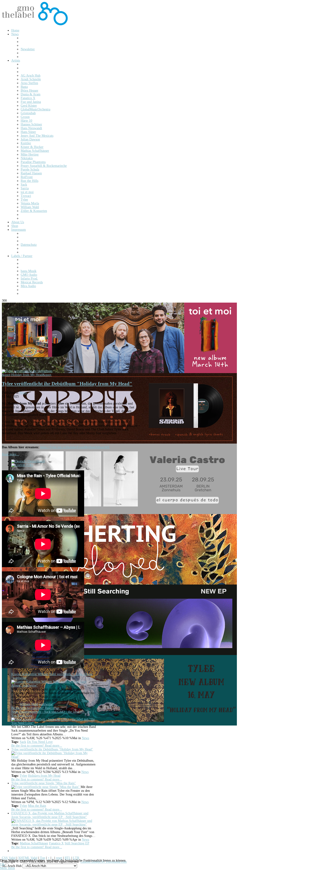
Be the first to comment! (28, 708)
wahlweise (46, 704)
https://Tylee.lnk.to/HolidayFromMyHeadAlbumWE (75, 447)
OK (2, 864)
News (23, 392)
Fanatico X (56, 843)
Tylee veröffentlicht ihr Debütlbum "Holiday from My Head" (67, 383)
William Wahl (29, 704)
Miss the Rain (37, 806)
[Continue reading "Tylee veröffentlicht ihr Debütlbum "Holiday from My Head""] (53, 757)
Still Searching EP (77, 843)
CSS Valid (9, 858)
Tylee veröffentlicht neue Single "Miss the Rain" (43, 783)
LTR (76, 858)
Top (42, 858)
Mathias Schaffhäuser (34, 843)
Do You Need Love (40, 742)
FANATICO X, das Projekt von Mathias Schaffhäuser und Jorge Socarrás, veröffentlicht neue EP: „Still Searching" (49, 815)
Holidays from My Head (44, 775)
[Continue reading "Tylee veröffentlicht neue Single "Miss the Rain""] (46, 787)
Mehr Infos (7, 868)
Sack (23, 742)
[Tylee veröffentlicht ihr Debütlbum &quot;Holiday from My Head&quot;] (37, 375)
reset (59, 858)
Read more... (10, 454)
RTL (67, 858)
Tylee (23, 775)
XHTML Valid (27, 858)
